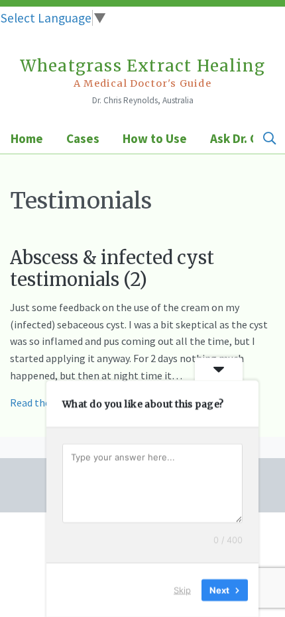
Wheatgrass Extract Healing (142, 73)
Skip (182, 590)
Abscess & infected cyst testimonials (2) (112, 268)
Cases (82, 138)
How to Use (155, 138)
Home (27, 138)
